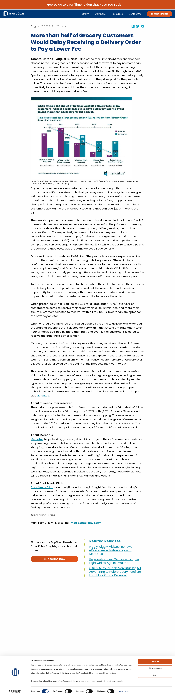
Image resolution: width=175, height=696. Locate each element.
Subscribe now (54, 559)
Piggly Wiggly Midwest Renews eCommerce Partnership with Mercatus (110, 550)
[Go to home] (14, 13)
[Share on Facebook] (142, 26)
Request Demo (159, 13)
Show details (124, 691)
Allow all (155, 661)
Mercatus (42, 395)
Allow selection (155, 668)
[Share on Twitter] (137, 26)
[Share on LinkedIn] (132, 26)
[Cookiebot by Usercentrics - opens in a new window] (15, 691)
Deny (155, 675)
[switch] (68, 691)
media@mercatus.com (86, 523)
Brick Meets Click (42, 487)
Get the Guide (131, 4)
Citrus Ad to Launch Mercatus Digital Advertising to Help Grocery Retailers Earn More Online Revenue (115, 571)
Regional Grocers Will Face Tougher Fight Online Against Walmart (114, 561)
